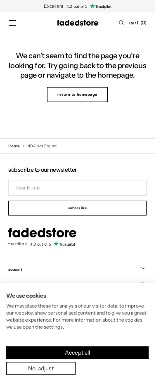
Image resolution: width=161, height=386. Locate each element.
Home (14, 146)
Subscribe (77, 208)
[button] (12, 23)
